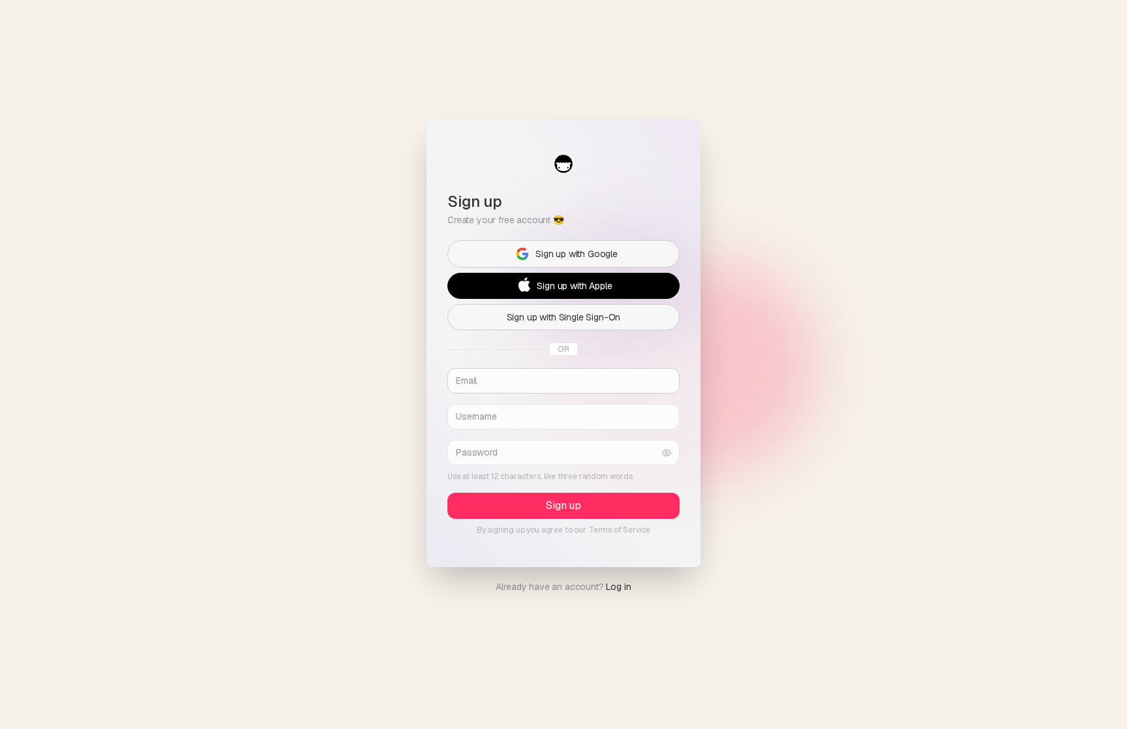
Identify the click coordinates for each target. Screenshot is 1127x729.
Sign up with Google (576, 254)
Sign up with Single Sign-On (564, 317)
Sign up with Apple (574, 286)
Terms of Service (619, 530)
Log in (618, 587)
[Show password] (667, 452)
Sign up (563, 505)
